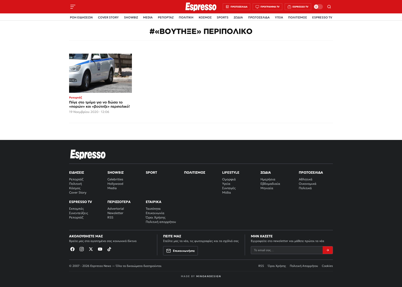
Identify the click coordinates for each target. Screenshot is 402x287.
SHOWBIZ (131, 17)
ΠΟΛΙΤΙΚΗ (186, 17)
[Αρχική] (88, 154)
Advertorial (115, 209)
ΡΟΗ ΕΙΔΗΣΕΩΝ (81, 17)
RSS (110, 217)
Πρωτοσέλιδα (311, 172)
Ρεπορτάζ (76, 179)
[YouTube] (100, 249)
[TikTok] (109, 249)
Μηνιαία (266, 188)
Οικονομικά (307, 184)
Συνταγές (229, 188)
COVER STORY (108, 17)
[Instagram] (81, 249)
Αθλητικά (305, 179)
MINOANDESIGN (208, 276)
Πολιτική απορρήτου (161, 222)
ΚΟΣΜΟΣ (205, 17)
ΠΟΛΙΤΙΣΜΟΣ (297, 17)
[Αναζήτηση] (329, 6)
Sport (151, 172)
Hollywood (115, 184)
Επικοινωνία (155, 213)
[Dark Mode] (318, 6)
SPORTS (222, 17)
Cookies (327, 265)
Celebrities (115, 179)
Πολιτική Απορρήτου (304, 265)
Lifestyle (230, 172)
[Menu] (73, 6)
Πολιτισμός (194, 172)
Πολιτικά (305, 188)
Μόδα (226, 192)
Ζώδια (265, 172)
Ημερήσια (267, 179)
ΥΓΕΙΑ (279, 17)
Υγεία (226, 184)
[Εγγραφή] (328, 250)
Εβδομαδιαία (270, 184)
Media (112, 188)
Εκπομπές (76, 209)
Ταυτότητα (153, 209)
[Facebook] (72, 249)
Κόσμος (74, 188)
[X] (91, 249)
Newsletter (115, 213)
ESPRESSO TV (322, 17)
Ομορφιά (229, 179)
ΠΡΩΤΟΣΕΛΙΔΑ (259, 17)
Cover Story (77, 192)
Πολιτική (75, 184)
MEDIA (148, 17)
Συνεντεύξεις (78, 213)
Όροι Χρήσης (155, 217)
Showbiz (115, 172)
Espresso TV (80, 202)
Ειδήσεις (76, 172)
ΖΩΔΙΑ (238, 17)
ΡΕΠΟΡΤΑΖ (166, 17)
